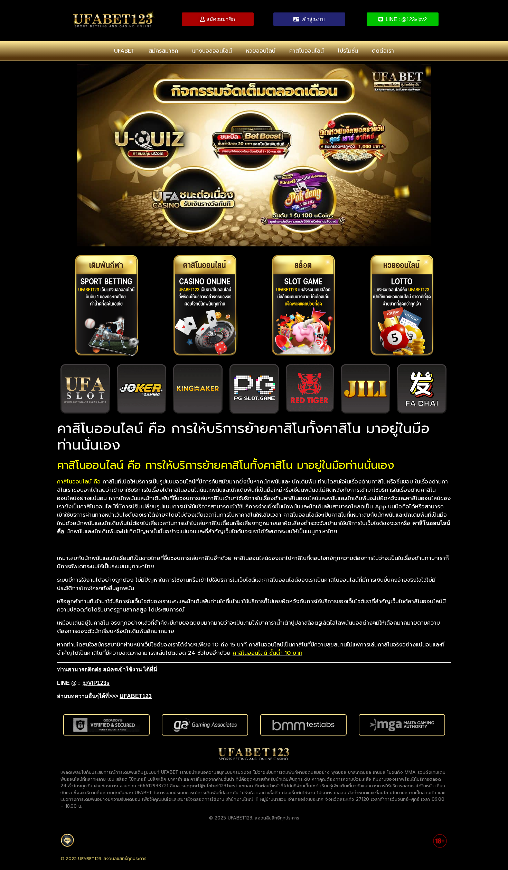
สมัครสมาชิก (163, 51)
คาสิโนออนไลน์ (306, 51)
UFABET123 (136, 696)
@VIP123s (96, 683)
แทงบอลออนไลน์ (212, 51)
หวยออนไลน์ (260, 51)
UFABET (124, 51)
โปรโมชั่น (348, 51)
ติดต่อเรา (383, 51)
